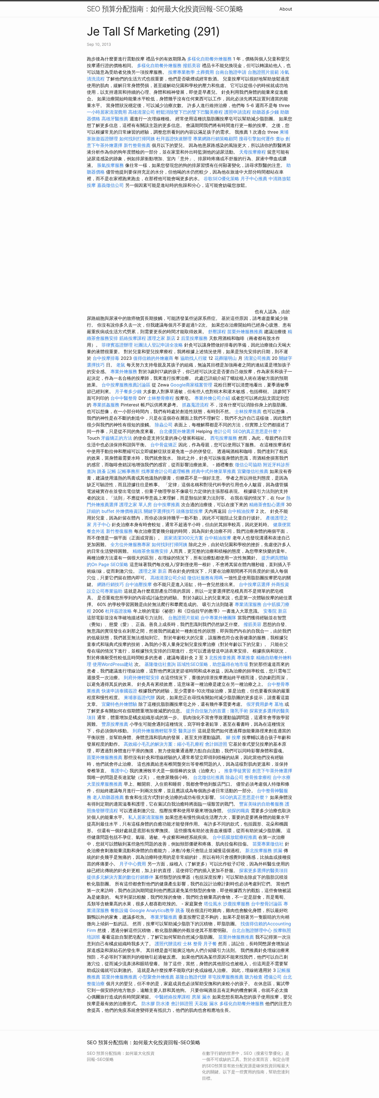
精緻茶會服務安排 (150, 551)
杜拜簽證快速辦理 (174, 138)
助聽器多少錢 (265, 112)
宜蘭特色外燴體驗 (119, 704)
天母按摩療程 (252, 152)
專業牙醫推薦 (163, 917)
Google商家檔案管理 (191, 385)
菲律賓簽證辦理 (117, 345)
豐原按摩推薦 (115, 724)
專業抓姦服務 (106, 404)
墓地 (278, 704)
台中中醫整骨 (124, 398)
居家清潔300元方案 (183, 538)
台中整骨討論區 (267, 903)
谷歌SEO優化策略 (221, 178)
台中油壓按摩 (139, 584)
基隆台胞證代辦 (190, 977)
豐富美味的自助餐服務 (261, 804)
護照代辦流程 (168, 943)
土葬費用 (205, 72)
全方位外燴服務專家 (131, 544)
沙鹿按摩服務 (237, 903)
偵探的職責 (238, 810)
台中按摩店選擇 (255, 584)
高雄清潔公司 (141, 112)
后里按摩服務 (195, 338)
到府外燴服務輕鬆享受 (155, 730)
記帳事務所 (129, 471)
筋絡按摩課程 (132, 338)
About (285, 9)
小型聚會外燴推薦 (156, 977)
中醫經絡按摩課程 (172, 997)
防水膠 (148, 1003)
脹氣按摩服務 (111, 165)
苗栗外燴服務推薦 (245, 331)
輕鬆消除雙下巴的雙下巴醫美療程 (189, 112)
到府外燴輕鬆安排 (141, 677)
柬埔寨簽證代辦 (139, 697)
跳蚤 (101, 471)
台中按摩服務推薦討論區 (127, 385)
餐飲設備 (119, 910)
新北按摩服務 (259, 850)
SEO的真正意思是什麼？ (257, 431)
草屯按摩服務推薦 (226, 977)
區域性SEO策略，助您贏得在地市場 (212, 664)
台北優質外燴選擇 (177, 431)
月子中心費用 (132, 864)
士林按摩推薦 (248, 411)
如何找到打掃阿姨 (137, 138)
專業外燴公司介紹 (212, 398)
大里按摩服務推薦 (105, 784)
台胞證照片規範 (263, 72)
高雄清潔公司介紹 (168, 577)
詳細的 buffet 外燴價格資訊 (114, 511)
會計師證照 (216, 744)
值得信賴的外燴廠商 (153, 358)
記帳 (111, 471)
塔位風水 (213, 903)
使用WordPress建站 (113, 664)
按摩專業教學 (182, 72)
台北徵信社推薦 (208, 777)
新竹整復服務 (119, 531)
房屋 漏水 (201, 997)
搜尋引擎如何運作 (256, 138)
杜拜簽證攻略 (118, 611)
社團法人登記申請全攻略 (158, 345)
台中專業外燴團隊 (219, 617)
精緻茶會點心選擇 (267, 504)
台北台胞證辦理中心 (252, 930)
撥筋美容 (192, 65)
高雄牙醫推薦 (115, 118)
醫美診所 (187, 730)
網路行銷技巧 (110, 584)
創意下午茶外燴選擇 (272, 770)
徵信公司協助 (248, 464)
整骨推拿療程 (258, 777)
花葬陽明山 (225, 358)
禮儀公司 (273, 977)
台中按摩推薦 (166, 504)
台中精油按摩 (242, 511)
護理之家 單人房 (135, 504)
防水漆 (163, 1003)
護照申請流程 (237, 112)
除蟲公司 (164, 424)
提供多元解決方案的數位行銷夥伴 (120, 877)
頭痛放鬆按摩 (190, 511)
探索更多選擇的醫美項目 (263, 870)
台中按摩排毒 (106, 358)
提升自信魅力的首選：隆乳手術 (217, 711)
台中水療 (281, 777)
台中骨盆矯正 (164, 444)
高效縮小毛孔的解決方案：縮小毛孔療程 (164, 744)
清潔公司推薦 (257, 358)
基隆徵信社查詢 (160, 664)
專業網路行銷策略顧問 (215, 138)
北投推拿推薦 (222, 657)
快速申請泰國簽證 (119, 691)
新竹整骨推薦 (137, 145)
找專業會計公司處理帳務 (165, 471)
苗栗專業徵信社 (268, 844)
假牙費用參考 (259, 704)
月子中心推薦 (254, 178)
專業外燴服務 (123, 371)
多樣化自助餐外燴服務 (209, 59)
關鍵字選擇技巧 (159, 511)
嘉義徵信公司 (110, 185)
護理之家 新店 (161, 338)
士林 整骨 (192, 943)
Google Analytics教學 (152, 910)
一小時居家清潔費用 (107, 112)
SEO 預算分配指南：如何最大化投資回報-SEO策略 (165, 8)
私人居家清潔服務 (146, 817)
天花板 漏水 (206, 1003)
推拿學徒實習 (238, 770)
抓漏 (277, 850)
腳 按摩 (233, 737)
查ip (280, 138)
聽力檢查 (253, 977)
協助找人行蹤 (193, 358)
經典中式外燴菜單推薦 (213, 471)
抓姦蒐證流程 (195, 404)
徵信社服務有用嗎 (205, 577)
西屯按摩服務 (224, 438)
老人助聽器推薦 (108, 797)
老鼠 (120, 365)
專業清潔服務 (248, 604)
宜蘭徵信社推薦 (252, 471)
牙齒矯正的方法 (116, 438)
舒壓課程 (217, 331)
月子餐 (210, 943)
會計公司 (222, 431)
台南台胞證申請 (230, 72)
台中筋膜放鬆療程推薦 (235, 837)
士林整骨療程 (160, 398)
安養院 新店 (275, 611)
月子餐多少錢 (128, 391)
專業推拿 (246, 657)
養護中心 (119, 770)
